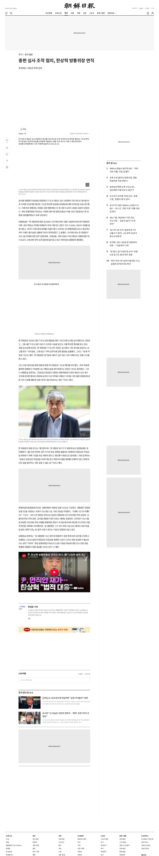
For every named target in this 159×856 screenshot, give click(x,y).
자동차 (80, 852)
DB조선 (143, 855)
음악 (128, 845)
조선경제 (80, 836)
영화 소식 (122, 845)
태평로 (8, 848)
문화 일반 (122, 852)
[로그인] (152, 13)
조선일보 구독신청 (147, 839)
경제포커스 (9, 855)
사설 (7, 839)
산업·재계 (81, 848)
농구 (102, 855)
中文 (152, 8)
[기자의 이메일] (29, 619)
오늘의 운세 (145, 848)
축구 (102, 848)
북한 (34, 848)
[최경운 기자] (22, 609)
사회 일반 (61, 839)
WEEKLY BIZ (82, 839)
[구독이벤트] (54, 630)
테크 (79, 842)
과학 (79, 845)
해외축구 (104, 852)
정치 (20, 54)
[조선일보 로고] (79, 5)
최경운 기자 (22, 134)
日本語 (147, 8)
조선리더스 (145, 836)
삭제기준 (87, 674)
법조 (59, 845)
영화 (123, 855)
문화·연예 (122, 836)
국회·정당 (36, 845)
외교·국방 (36, 852)
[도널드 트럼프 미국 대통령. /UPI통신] (30, 702)
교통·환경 (61, 855)
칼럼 (7, 842)
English (141, 8)
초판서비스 (145, 842)
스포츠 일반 (104, 839)
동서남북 (9, 852)
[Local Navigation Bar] (6, 13)
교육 (59, 848)
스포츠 (103, 836)
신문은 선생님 (145, 845)
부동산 (80, 855)
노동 (59, 852)
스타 (120, 842)
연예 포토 (122, 848)
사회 (59, 836)
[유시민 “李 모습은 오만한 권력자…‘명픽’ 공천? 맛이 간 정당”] (30, 718)
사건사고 (61, 842)
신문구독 (134, 8)
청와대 (35, 842)
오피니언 (9, 836)
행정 (34, 855)
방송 (124, 842)
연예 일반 (122, 839)
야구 (102, 842)
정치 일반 (29, 54)
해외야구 (104, 845)
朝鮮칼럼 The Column (13, 845)
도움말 (80, 674)
